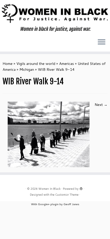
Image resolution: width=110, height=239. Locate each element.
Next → (101, 104)
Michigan (26, 69)
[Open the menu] (101, 42)
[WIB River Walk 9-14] (49, 133)
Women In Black (49, 189)
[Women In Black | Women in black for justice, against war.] (55, 13)
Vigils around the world (35, 63)
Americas (66, 63)
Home (8, 63)
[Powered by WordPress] (81, 188)
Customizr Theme (67, 195)
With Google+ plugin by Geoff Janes (55, 204)
